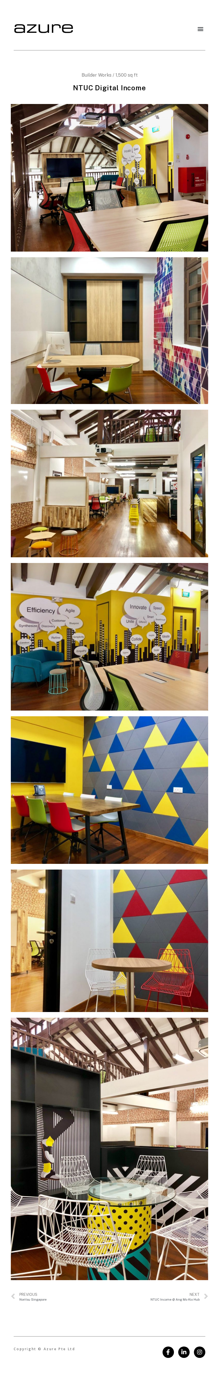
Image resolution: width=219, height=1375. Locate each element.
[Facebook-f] (168, 1352)
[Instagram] (199, 1352)
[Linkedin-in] (184, 1352)
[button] (200, 28)
